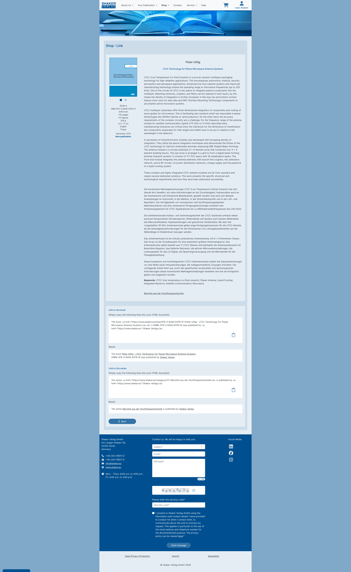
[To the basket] (225, 5)
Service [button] (191, 5)
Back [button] (123, 421)
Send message (178, 545)
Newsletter (213, 556)
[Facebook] (231, 453)
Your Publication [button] (146, 5)
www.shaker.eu (113, 467)
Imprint (175, 556)
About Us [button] (126, 5)
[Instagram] (231, 459)
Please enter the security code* (168, 499)
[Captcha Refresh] (194, 490)
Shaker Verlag (167, 357)
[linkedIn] (231, 446)
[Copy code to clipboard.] (233, 335)
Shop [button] (165, 5)
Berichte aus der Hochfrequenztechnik (164, 293)
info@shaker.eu (113, 463)
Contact (177, 5)
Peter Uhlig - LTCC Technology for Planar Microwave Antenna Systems (159, 354)
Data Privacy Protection (137, 556)
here (180, 536)
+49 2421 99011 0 (115, 455)
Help (204, 5)
